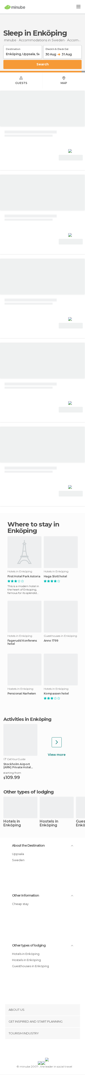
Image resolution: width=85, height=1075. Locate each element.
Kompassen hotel (56, 693)
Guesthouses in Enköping (30, 966)
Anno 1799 (51, 640)
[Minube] (15, 7)
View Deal (70, 157)
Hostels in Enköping (49, 823)
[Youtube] (53, 1049)
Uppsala (18, 854)
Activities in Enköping (27, 719)
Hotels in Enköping (12, 823)
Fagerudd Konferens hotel (22, 642)
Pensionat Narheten (21, 693)
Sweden (18, 860)
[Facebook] (35, 1049)
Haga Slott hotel (55, 576)
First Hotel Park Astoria (23, 576)
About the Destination (28, 845)
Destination (13, 48)
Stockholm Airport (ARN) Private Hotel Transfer (17, 766)
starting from (12, 772)
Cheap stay (20, 904)
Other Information (25, 895)
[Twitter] (41, 1049)
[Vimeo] (47, 1049)
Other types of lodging (29, 945)
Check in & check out (56, 48)
